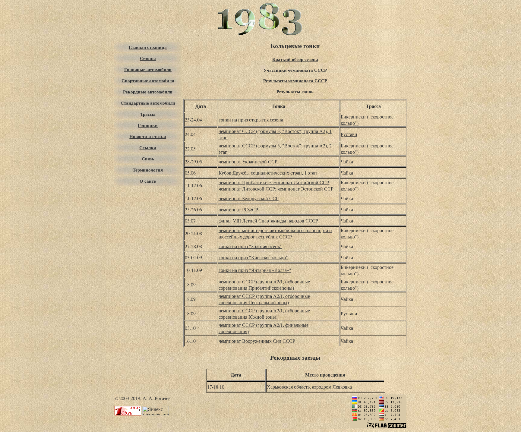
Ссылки (147, 147)
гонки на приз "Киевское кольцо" (253, 257)
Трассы (148, 114)
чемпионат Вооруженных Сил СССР (257, 341)
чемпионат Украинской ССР (248, 161)
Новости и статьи (147, 136)
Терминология (148, 170)
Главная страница (148, 47)
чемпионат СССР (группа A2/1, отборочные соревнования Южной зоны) (264, 313)
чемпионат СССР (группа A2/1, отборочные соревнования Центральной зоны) (264, 299)
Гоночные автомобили (148, 69)
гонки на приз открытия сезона (251, 119)
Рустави (349, 134)
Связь (148, 159)
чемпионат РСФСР (238, 209)
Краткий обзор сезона (295, 59)
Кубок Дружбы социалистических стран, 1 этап (268, 172)
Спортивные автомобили (148, 80)
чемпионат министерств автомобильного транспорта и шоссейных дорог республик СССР (275, 233)
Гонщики (148, 125)
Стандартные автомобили (148, 103)
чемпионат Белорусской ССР (249, 198)
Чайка (347, 161)
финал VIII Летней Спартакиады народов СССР (268, 220)
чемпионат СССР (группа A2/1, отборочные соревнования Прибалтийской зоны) (264, 284)
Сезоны (148, 58)
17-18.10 (215, 386)
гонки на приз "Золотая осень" (250, 246)
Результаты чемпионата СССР (295, 80)
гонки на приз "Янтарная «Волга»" (255, 270)
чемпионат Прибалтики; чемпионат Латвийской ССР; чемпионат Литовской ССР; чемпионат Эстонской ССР (276, 185)
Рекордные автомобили (147, 92)
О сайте (148, 181)
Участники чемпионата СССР (295, 70)
